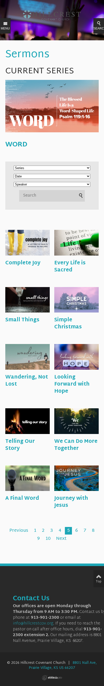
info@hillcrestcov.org (33, 623)
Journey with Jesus (71, 502)
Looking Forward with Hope (72, 384)
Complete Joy (22, 263)
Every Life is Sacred (70, 267)
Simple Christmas (68, 324)
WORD (16, 145)
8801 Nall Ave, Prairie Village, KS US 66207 (63, 665)
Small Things (22, 320)
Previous (18, 531)
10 (47, 539)
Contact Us (31, 599)
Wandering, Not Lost (26, 381)
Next (61, 539)
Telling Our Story (20, 445)
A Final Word (22, 498)
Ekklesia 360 (52, 677)
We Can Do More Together (75, 445)
